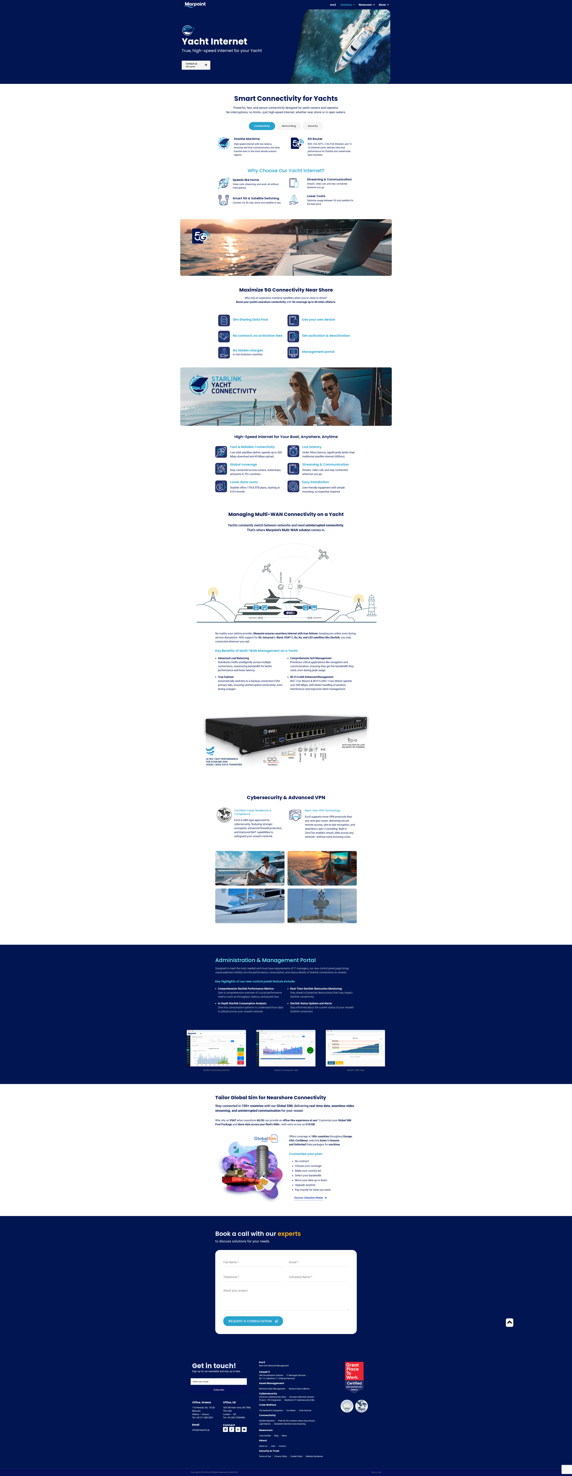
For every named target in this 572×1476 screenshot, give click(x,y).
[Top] (509, 1322)
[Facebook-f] (231, 1429)
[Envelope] (244, 1429)
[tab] (262, 126)
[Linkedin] (225, 1429)
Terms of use (376, 1472)
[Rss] (238, 1429)
